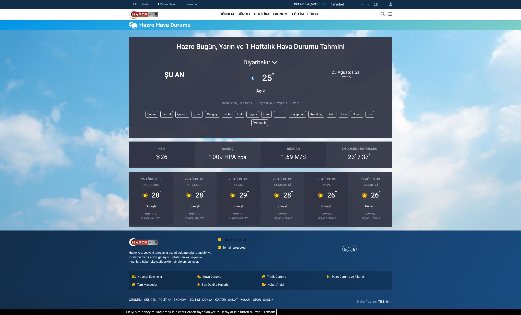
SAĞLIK (268, 300)
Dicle (227, 114)
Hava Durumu (212, 277)
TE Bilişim (385, 301)
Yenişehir (259, 122)
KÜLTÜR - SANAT (226, 300)
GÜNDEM (227, 14)
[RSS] (353, 249)
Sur (370, 114)
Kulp (331, 114)
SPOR (257, 300)
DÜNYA (313, 14)
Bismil (166, 114)
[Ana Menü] (390, 14)
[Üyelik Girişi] (389, 4)
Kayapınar (297, 114)
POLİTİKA (261, 14)
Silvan (357, 114)
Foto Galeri (142, 4)
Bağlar (151, 114)
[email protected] (235, 239)
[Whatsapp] (345, 249)
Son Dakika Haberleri (216, 284)
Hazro (280, 114)
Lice (344, 114)
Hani (266, 114)
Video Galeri (168, 4)
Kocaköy (316, 114)
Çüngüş (212, 114)
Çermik (182, 114)
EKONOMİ (281, 14)
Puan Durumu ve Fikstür (348, 277)
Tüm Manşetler (147, 284)
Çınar (197, 114)
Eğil (239, 114)
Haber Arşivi (275, 284)
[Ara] (383, 14)
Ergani (252, 114)
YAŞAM (245, 300)
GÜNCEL (244, 14)
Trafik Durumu (276, 277)
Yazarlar (191, 4)
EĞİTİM (298, 14)
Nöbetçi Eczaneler (149, 277)
